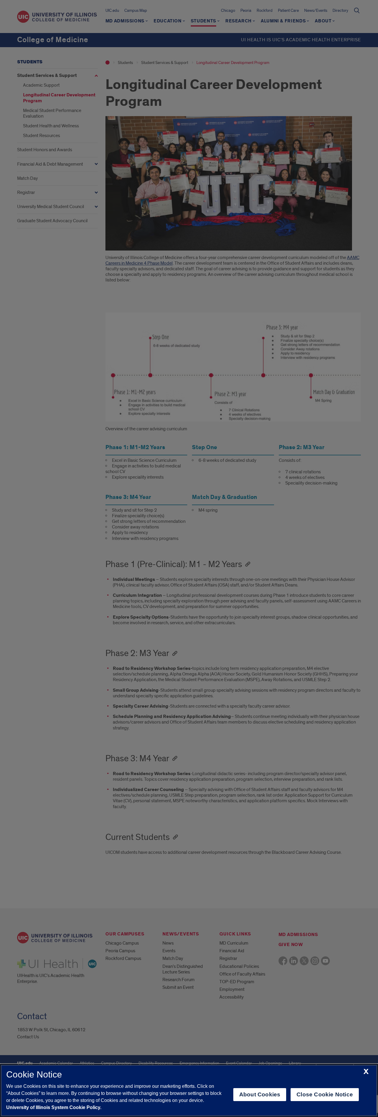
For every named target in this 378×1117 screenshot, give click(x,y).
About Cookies (259, 1094)
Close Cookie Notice (324, 1094)
